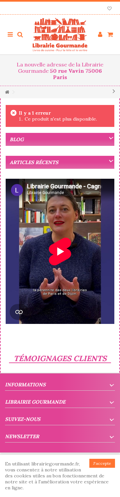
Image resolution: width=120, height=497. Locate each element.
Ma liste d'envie (109, 9)
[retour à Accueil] (7, 92)
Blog (17, 139)
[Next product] (114, 91)
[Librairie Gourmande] (60, 34)
